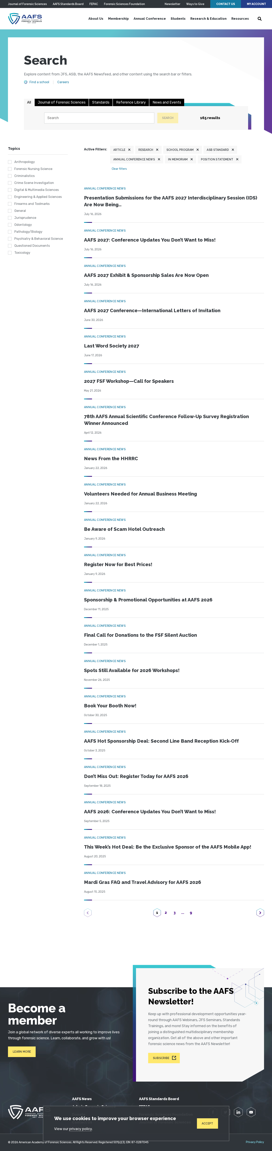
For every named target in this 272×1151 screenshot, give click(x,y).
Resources (240, 19)
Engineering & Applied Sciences (38, 197)
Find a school (39, 82)
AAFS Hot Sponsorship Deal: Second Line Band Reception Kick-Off (161, 741)
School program (180, 149)
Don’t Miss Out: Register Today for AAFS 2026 (136, 776)
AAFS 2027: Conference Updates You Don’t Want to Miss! (150, 240)
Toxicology (22, 253)
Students (178, 19)
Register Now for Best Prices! (118, 564)
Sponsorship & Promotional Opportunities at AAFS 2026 (148, 600)
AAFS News (82, 1099)
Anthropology (24, 162)
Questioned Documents (32, 246)
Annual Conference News (134, 159)
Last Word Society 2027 (111, 346)
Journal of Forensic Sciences (27, 4)
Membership (118, 19)
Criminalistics (24, 176)
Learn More (22, 1051)
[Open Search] (259, 18)
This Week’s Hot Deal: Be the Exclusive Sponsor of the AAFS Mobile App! (167, 847)
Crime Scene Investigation (34, 183)
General (20, 211)
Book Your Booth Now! (110, 706)
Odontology (23, 225)
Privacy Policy (255, 1142)
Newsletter (172, 4)
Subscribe (161, 1058)
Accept (207, 1123)
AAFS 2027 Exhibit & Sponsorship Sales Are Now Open (146, 275)
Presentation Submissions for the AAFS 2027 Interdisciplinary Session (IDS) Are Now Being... (170, 201)
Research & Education (208, 19)
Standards (100, 102)
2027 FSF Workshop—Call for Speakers (129, 381)
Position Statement (217, 159)
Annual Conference (150, 19)
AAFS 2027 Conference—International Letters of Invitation (152, 310)
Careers (63, 82)
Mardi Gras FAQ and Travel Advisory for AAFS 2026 (142, 882)
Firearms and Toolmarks (32, 204)
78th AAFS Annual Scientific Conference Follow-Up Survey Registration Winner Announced (166, 420)
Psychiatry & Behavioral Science (38, 239)
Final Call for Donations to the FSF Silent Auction (140, 635)
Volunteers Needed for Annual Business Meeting (140, 494)
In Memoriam (178, 159)
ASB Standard (218, 149)
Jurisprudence (25, 218)
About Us (95, 19)
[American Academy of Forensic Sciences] (25, 18)
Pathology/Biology (28, 232)
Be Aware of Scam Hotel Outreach (124, 529)
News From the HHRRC (111, 458)
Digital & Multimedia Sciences (36, 190)
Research (145, 149)
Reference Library (131, 102)
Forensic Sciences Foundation (124, 4)
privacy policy (80, 1129)
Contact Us (225, 4)
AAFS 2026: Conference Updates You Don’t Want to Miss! (150, 811)
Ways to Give (195, 4)
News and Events (167, 102)
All (29, 102)
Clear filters (119, 169)
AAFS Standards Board (68, 4)
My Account (256, 4)
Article (119, 149)
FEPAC (93, 4)
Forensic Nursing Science (33, 169)
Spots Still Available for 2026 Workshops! (132, 670)
